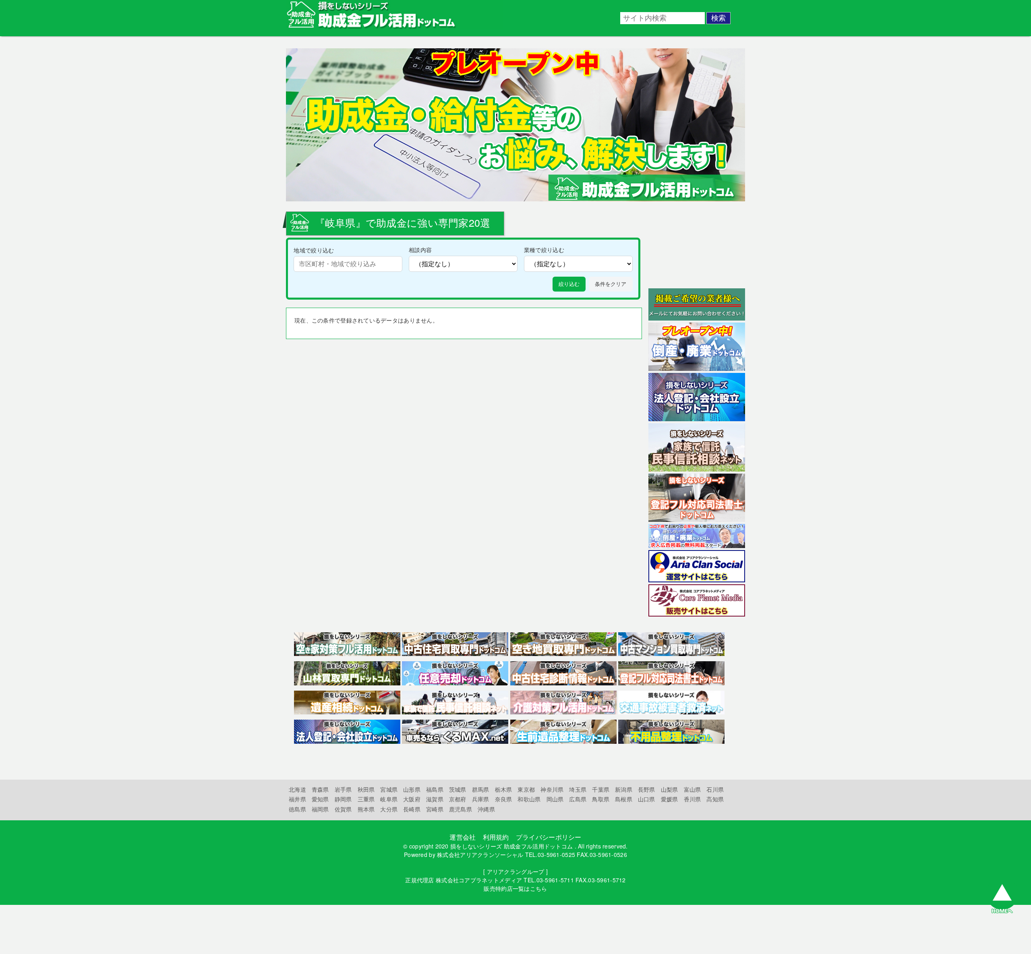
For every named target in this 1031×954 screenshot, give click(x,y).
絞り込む (569, 284)
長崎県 (411, 809)
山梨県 (669, 789)
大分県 (388, 809)
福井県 (297, 799)
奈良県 (503, 799)
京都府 (457, 799)
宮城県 (388, 789)
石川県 (715, 789)
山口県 (646, 799)
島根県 (623, 799)
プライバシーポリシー (549, 837)
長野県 (646, 789)
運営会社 (462, 837)
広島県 (577, 799)
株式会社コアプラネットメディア (479, 880)
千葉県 (600, 789)
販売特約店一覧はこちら (515, 888)
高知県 (715, 799)
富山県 (692, 789)
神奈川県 (551, 789)
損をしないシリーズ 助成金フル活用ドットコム (511, 846)
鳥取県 (600, 799)
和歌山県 (529, 799)
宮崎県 (434, 809)
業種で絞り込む (544, 249)
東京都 (526, 789)
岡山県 (555, 799)
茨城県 (457, 789)
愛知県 (320, 799)
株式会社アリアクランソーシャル (480, 855)
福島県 (434, 789)
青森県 (320, 789)
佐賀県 (343, 809)
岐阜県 (388, 799)
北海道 (297, 789)
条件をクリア (610, 284)
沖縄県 (486, 809)
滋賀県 (434, 799)
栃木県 (503, 789)
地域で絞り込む (314, 250)
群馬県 (480, 789)
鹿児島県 (460, 809)
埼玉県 (577, 789)
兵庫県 (480, 799)
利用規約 (496, 837)
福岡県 (320, 809)
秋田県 (366, 789)
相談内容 (420, 249)
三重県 (366, 799)
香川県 (692, 799)
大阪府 (411, 799)
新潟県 (623, 789)
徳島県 (297, 809)
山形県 (411, 789)
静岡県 (343, 799)
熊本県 (366, 809)
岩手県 (343, 789)
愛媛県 (669, 799)
